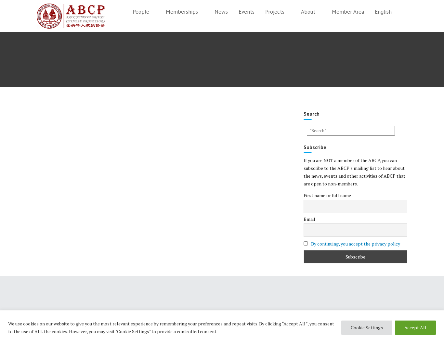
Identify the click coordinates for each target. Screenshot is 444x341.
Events (247, 11)
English (383, 11)
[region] (222, 325)
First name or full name (327, 195)
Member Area (348, 11)
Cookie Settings (367, 327)
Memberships (182, 11)
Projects (274, 11)
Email (309, 219)
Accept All (415, 327)
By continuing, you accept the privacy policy (355, 244)
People (141, 11)
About (308, 11)
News (221, 11)
